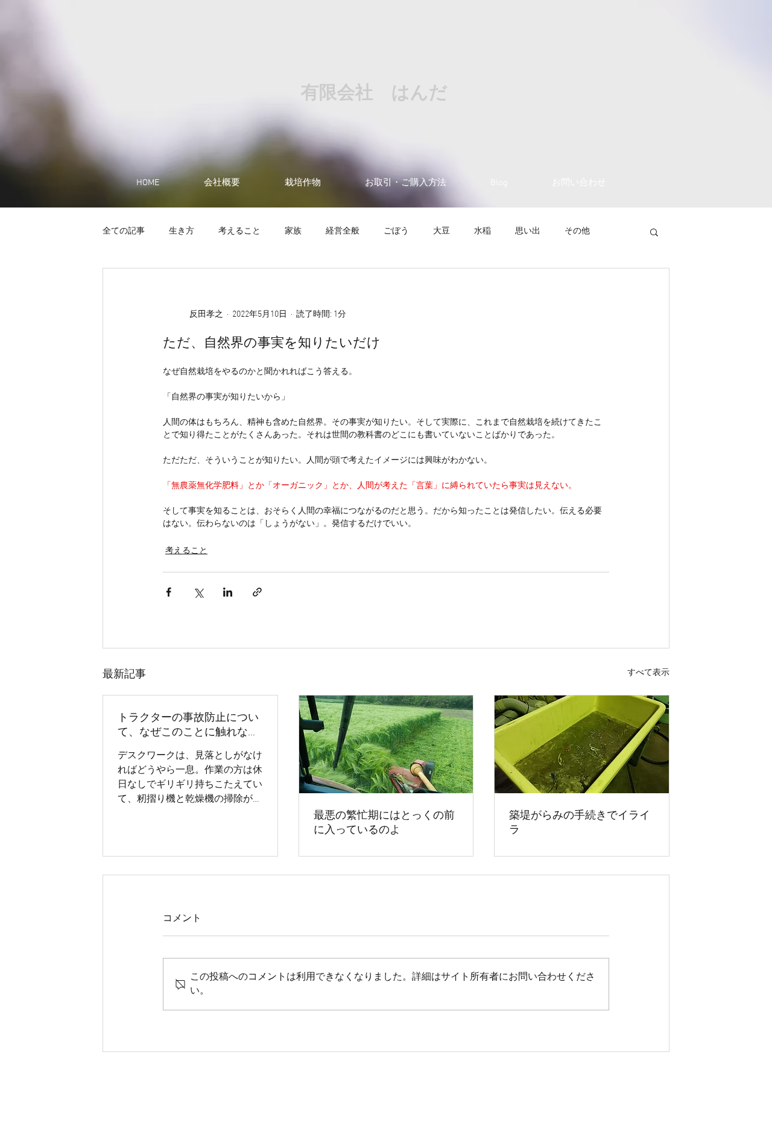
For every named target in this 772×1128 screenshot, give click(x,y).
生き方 (181, 231)
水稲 (482, 231)
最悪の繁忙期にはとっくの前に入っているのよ (384, 823)
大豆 (441, 231)
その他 (577, 231)
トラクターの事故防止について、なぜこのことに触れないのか (188, 725)
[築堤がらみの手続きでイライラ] (582, 744)
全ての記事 (124, 231)
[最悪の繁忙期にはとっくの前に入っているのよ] (386, 744)
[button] (654, 231)
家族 (293, 231)
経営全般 (342, 231)
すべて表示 (648, 673)
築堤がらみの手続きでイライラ (579, 823)
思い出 (527, 231)
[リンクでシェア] (257, 592)
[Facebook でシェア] (168, 592)
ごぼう (396, 231)
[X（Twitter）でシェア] (198, 592)
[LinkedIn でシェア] (227, 592)
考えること (239, 231)
